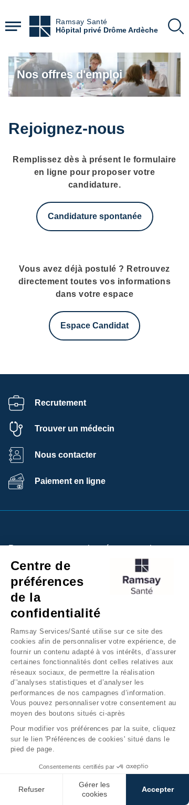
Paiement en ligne (70, 481)
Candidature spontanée (95, 216)
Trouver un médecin (74, 428)
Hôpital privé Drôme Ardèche (107, 30)
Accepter (158, 789)
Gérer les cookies (94, 789)
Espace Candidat (94, 325)
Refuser (31, 789)
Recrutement (60, 402)
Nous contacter (65, 454)
